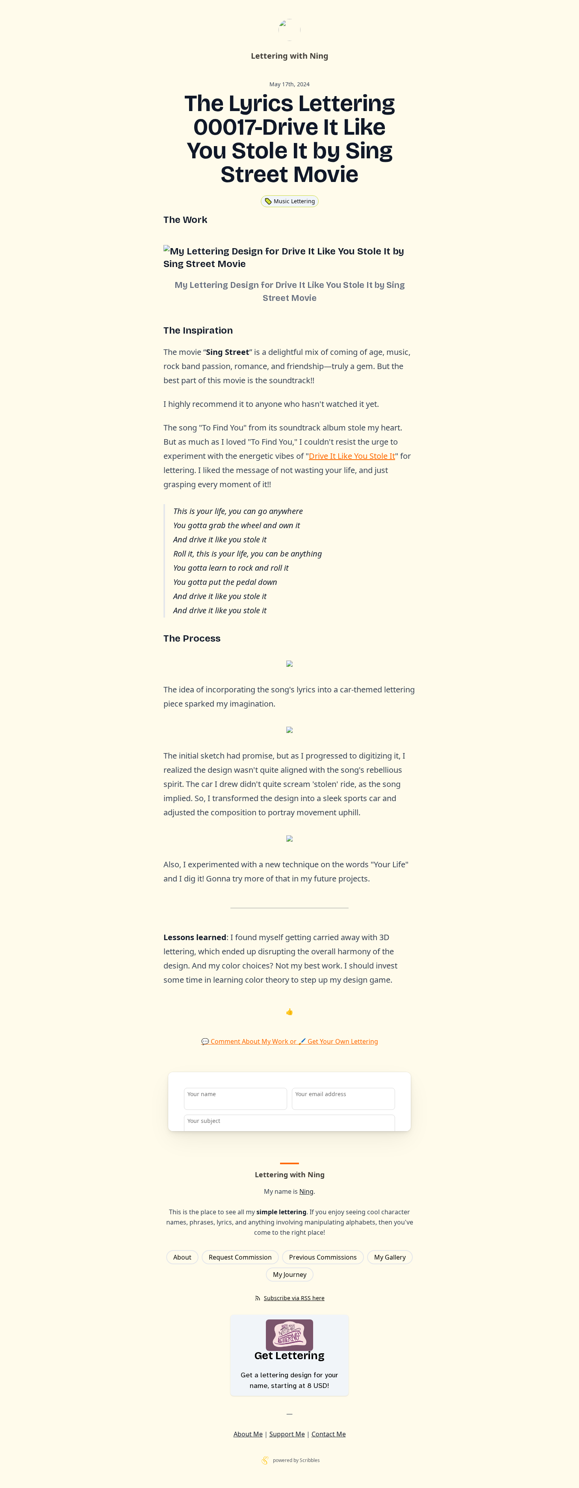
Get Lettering (289, 1355)
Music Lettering (294, 201)
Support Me (287, 1434)
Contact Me (329, 1434)
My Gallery (390, 1257)
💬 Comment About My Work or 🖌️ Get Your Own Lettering (289, 1041)
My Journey (289, 1274)
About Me (248, 1434)
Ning (306, 1191)
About (182, 1257)
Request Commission (240, 1257)
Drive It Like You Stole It (352, 456)
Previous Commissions (323, 1257)
